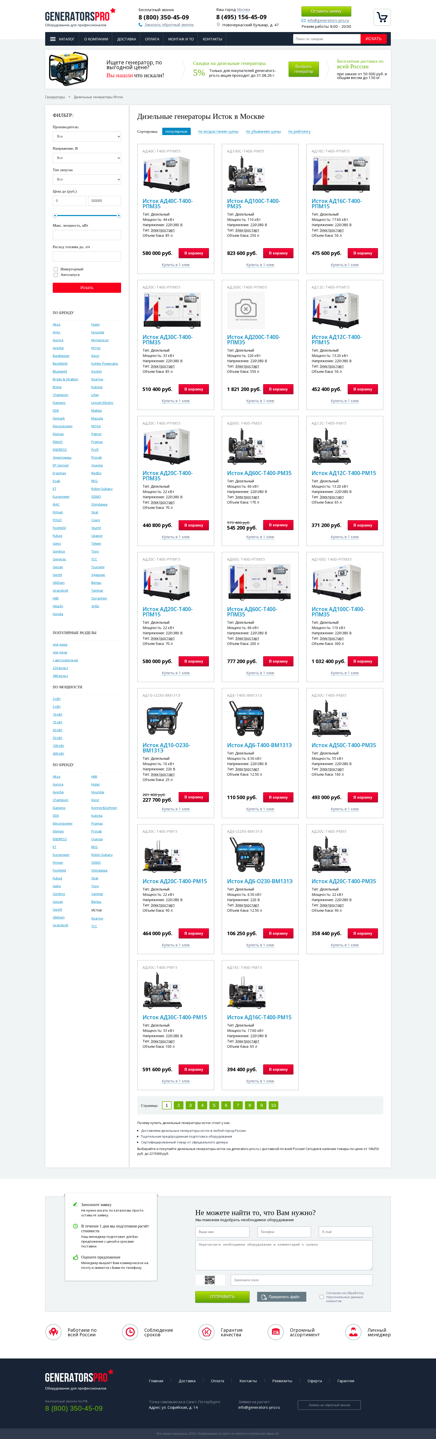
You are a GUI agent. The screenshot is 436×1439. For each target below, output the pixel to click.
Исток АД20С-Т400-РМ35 (344, 881)
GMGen (59, 582)
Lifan (95, 395)
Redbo (96, 473)
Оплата (152, 39)
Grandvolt (60, 590)
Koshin (96, 371)
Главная (156, 1380)
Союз (95, 520)
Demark (59, 418)
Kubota (96, 387)
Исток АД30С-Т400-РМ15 (175, 1017)
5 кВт (57, 706)
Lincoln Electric (102, 402)
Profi (95, 449)
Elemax (58, 434)
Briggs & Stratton (65, 379)
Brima (57, 387)
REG (94, 481)
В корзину (193, 253)
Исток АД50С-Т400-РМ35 (344, 745)
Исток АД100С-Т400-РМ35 (253, 203)
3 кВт (57, 698)
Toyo (95, 551)
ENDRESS (60, 449)
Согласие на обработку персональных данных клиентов (345, 1297)
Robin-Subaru (102, 488)
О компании (96, 39)
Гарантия (345, 1380)
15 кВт (58, 722)
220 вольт (60, 668)
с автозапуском (65, 660)
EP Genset (61, 465)
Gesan (58, 567)
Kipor (95, 355)
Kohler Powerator (104, 363)
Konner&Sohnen (104, 807)
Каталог (67, 39)
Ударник (98, 574)
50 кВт (58, 738)
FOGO (57, 520)
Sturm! (96, 528)
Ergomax (59, 473)
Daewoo (59, 402)
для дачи (60, 652)
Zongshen (99, 598)
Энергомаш (62, 457)
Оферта (315, 1380)
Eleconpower (63, 426)
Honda (58, 614)
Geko (57, 543)
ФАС (56, 504)
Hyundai (97, 332)
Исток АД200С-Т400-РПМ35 (253, 339)
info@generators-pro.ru (328, 20)
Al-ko (56, 332)
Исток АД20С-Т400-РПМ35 (168, 475)
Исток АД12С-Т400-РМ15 (344, 473)
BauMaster (61, 355)
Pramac (97, 441)
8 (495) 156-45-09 (241, 17)
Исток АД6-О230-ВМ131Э (260, 881)
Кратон (97, 379)
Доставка (126, 39)
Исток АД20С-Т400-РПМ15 (168, 612)
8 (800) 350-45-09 (164, 17)
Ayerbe (58, 348)
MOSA (96, 426)
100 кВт (58, 745)
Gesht (57, 574)
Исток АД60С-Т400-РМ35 (259, 473)
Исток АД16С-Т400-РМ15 (259, 1017)
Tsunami (97, 567)
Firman (58, 512)
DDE (56, 410)
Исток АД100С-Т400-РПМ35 (338, 612)
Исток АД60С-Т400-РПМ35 (252, 612)
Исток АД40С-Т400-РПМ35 (168, 203)
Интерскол (99, 340)
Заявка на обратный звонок (329, 1405)
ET (54, 488)
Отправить (222, 1297)
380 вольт (60, 675)
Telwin (96, 543)
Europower (61, 496)
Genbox (59, 551)
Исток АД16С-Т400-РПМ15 (337, 203)
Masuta (97, 418)
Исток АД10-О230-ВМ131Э (166, 748)
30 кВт (58, 730)
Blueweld (60, 371)
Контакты (212, 39)
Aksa (56, 324)
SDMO (96, 496)
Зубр (95, 606)
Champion (60, 395)
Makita (96, 410)
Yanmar (97, 590)
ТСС (94, 559)
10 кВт (58, 714)
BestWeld (60, 363)
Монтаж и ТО (181, 39)
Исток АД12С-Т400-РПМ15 (337, 339)
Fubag (57, 535)
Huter (95, 324)
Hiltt (56, 598)
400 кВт (58, 753)
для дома (60, 644)
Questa (97, 465)
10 (273, 1105)
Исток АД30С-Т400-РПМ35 (168, 339)
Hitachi (58, 606)
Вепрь (96, 582)
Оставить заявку (326, 11)
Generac (59, 559)
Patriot (96, 434)
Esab (56, 481)
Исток (96, 348)
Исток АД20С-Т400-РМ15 (175, 881)
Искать (374, 39)
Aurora (58, 340)
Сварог (97, 535)
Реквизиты (282, 1380)
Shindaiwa (99, 504)
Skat (94, 512)
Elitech (58, 441)
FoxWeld (59, 528)
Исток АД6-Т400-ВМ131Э (259, 745)
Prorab (96, 457)
